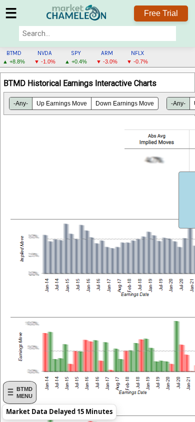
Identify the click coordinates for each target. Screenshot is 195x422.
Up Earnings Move (61, 103)
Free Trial (161, 13)
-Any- (21, 103)
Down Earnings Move (125, 103)
